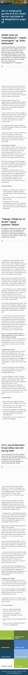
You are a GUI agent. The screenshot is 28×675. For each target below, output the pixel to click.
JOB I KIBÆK (19, 666)
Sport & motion (21, 657)
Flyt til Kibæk (6, 638)
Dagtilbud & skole (19, 637)
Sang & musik (6, 657)
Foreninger (5, 647)
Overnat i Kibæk (7, 666)
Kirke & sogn (19, 647)
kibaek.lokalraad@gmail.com (14, 673)
